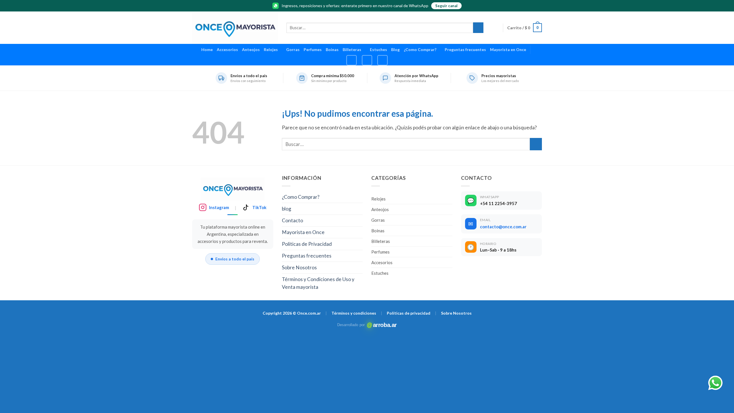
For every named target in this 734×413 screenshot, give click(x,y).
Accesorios (227, 49)
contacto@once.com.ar (503, 226)
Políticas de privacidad (408, 313)
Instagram (219, 207)
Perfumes (313, 49)
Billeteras (352, 49)
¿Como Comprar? (420, 49)
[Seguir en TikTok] (367, 60)
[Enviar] (478, 27)
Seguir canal (446, 5)
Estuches (378, 49)
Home (207, 49)
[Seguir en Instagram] (351, 60)
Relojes (271, 49)
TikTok (259, 207)
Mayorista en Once (508, 49)
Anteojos (251, 49)
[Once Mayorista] (235, 27)
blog (286, 209)
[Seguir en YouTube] (382, 60)
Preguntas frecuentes (465, 49)
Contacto (292, 220)
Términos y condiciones (353, 313)
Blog (395, 49)
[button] (524, 27)
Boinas (332, 49)
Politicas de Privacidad (307, 244)
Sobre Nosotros (299, 267)
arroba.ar (382, 325)
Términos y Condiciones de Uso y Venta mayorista (318, 283)
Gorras (293, 49)
